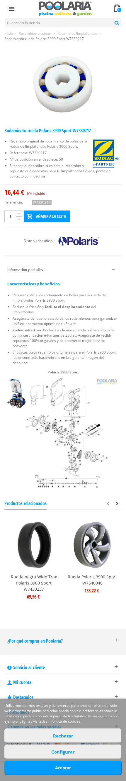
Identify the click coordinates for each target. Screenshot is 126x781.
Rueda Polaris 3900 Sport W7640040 (92, 580)
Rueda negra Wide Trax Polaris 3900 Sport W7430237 (34, 583)
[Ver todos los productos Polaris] (78, 240)
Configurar (63, 752)
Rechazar (63, 736)
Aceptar (63, 767)
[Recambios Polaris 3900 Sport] (63, 433)
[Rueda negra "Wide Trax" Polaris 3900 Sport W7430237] (33, 545)
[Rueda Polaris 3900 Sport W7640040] (92, 545)
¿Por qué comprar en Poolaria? (35, 641)
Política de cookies (65, 721)
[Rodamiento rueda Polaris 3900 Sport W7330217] (63, 84)
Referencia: (13, 202)
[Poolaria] (65, 8)
